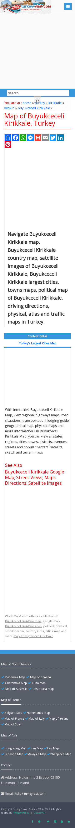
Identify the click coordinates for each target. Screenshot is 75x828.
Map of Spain (13, 724)
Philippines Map (60, 754)
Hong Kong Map (15, 748)
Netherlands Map (38, 713)
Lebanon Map (13, 754)
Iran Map (37, 748)
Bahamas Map (15, 677)
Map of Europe (11, 700)
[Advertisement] (37, 50)
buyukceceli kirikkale (34, 108)
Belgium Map (13, 713)
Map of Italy (36, 718)
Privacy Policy (21, 812)
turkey (40, 102)
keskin (9, 108)
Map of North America (16, 664)
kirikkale (55, 102)
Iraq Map (53, 748)
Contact (6, 765)
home (26, 102)
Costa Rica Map (43, 689)
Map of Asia (9, 735)
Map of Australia (16, 689)
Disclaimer (40, 812)
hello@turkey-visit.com (30, 794)
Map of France (14, 718)
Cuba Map (39, 683)
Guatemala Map (16, 683)
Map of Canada (40, 677)
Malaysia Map (36, 754)
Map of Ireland (59, 718)
